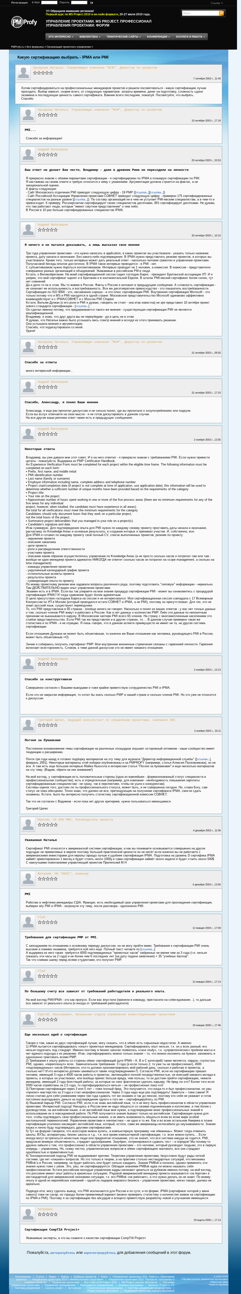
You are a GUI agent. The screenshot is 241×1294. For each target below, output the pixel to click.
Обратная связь (219, 1282)
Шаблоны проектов (85, 1276)
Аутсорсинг (75, 1287)
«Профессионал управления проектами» (204, 1279)
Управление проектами (65, 1282)
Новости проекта (218, 1284)
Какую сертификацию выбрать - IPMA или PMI (62, 57)
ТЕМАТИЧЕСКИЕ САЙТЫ (122, 36)
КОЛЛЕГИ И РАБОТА (189, 36)
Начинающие (23, 1276)
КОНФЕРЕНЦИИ (157, 36)
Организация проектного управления (69, 46)
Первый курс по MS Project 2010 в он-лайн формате (82, 14)
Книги (104, 1276)
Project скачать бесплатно (103, 1290)
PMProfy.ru (17, 46)
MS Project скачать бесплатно (139, 1282)
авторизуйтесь (62, 1253)
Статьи (40, 1276)
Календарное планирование (96, 1285)
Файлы (65, 1276)
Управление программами (60, 1285)
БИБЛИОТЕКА (89, 36)
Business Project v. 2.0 (161, 1285)
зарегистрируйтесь (100, 1253)
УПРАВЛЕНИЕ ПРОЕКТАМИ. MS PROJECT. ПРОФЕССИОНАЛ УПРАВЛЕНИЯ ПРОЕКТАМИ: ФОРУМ (99, 23)
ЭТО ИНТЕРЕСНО (59, 36)
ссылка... (142, 192)
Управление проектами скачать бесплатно (149, 1290)
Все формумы (35, 46)
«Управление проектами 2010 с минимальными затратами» (67, 1279)
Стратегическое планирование (104, 1287)
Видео (52, 1276)
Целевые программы (130, 1285)
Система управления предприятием (149, 1287)
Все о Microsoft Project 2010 (100, 1282)
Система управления (27, 1287)
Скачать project (54, 1287)
